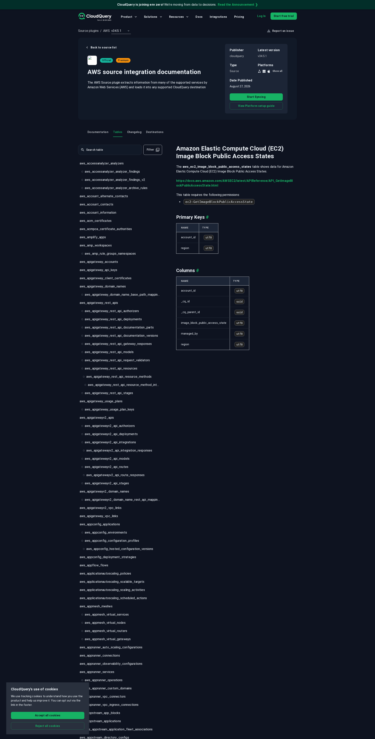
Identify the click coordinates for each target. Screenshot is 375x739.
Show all (277, 71)
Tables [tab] (117, 132)
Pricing (239, 16)
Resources (176, 16)
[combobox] (121, 31)
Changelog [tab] (134, 132)
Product (126, 16)
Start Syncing (256, 96)
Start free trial (284, 16)
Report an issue (283, 30)
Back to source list (104, 47)
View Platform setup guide (256, 105)
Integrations (218, 16)
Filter (150, 149)
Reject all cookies (47, 725)
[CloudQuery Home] (95, 16)
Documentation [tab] (98, 132)
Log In (261, 16)
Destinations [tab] (154, 132)
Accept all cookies (47, 715)
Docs (199, 16)
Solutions (150, 16)
